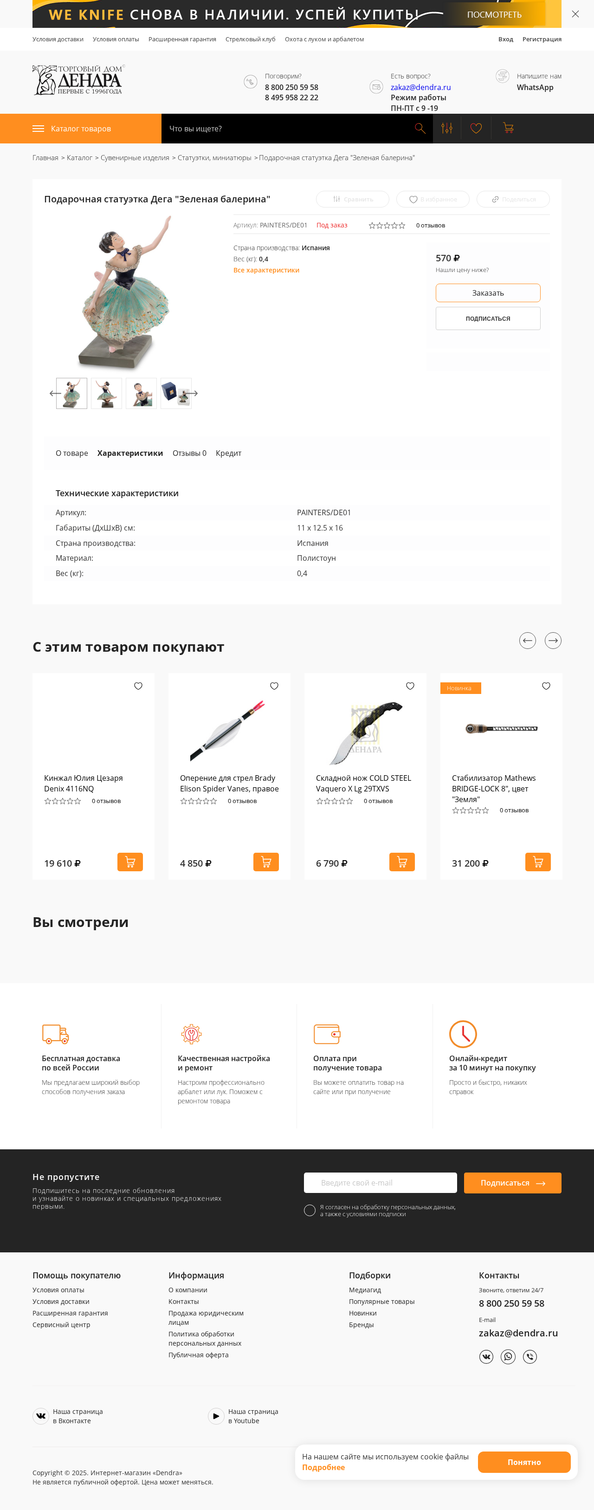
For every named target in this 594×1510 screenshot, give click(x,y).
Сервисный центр (61, 1324)
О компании (187, 1289)
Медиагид (365, 1289)
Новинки (363, 1313)
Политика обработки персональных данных (204, 1338)
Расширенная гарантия (182, 39)
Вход (505, 39)
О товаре (72, 453)
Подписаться (506, 1183)
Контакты (183, 1301)
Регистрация (542, 39)
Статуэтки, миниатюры (214, 157)
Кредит (228, 453)
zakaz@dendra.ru (421, 87)
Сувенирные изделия (134, 157)
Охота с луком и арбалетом (324, 39)
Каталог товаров (81, 128)
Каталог (78, 157)
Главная (45, 157)
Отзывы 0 (190, 453)
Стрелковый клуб (251, 39)
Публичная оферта (198, 1354)
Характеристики (130, 453)
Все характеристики (266, 270)
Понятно (524, 1462)
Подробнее (323, 1467)
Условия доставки (58, 39)
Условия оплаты (116, 39)
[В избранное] (138, 687)
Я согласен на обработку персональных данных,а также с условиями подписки (388, 1211)
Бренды (361, 1324)
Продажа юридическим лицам (206, 1318)
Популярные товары (382, 1301)
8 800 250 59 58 (511, 1303)
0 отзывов (430, 225)
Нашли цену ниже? (462, 270)
